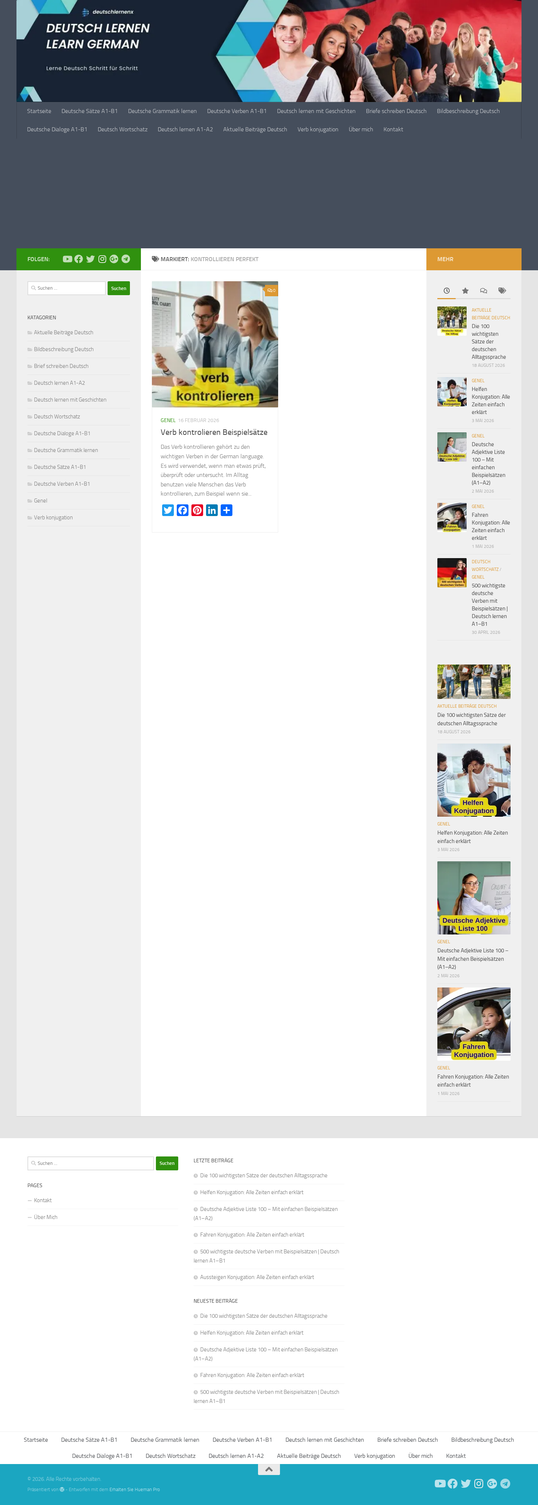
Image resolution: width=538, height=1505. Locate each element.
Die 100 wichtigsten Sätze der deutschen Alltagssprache (489, 341)
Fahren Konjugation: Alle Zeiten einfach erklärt (252, 1234)
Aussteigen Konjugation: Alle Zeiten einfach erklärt (257, 1277)
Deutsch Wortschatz (122, 129)
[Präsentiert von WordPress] (62, 1489)
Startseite (39, 111)
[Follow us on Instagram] (102, 259)
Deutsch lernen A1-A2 (185, 129)
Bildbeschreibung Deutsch (468, 111)
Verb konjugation (318, 129)
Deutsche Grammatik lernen (162, 111)
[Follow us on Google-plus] (113, 259)
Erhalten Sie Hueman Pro (134, 1489)
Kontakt (393, 129)
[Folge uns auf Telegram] (125, 259)
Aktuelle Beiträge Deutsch (255, 129)
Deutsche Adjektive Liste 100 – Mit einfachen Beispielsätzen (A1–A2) (472, 958)
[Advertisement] (269, 193)
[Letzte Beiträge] (446, 291)
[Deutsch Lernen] (67, 259)
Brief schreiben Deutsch (61, 366)
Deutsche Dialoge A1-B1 (57, 129)
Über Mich (45, 1217)
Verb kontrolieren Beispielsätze (214, 432)
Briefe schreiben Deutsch (396, 111)
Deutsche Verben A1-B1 (237, 111)
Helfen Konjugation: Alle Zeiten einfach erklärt (251, 1192)
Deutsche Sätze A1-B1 (89, 111)
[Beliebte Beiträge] (465, 291)
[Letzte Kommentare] (483, 291)
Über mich (361, 129)
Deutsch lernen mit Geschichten (316, 111)
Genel (168, 420)
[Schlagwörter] (501, 291)
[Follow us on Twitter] (90, 259)
